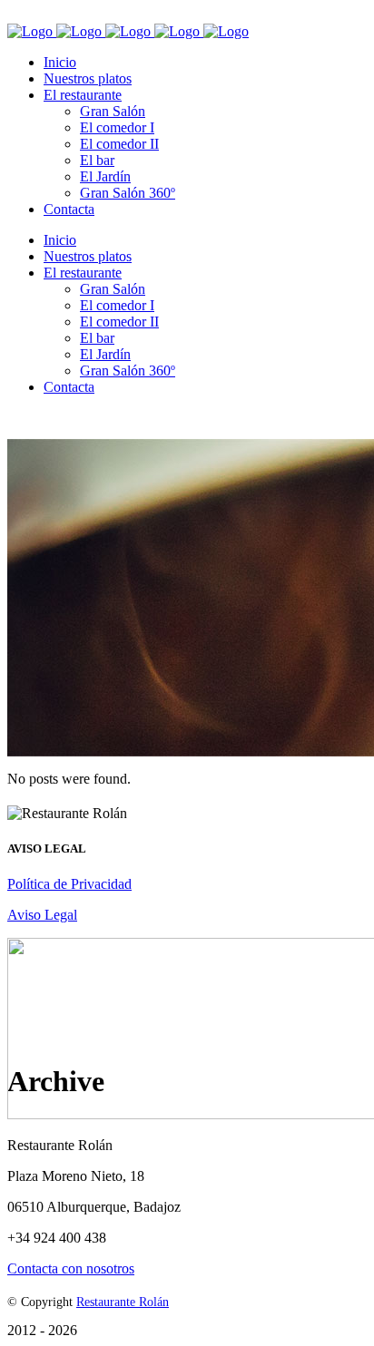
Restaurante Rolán (122, 1302)
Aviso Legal (42, 914)
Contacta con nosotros (70, 1268)
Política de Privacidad (69, 884)
